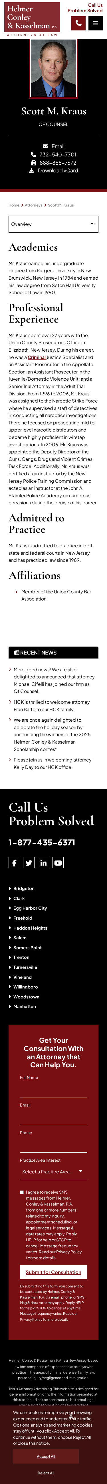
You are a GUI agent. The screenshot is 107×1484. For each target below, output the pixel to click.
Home (14, 205)
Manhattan (24, 1006)
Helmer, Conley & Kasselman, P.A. (35, 1360)
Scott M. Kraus (61, 205)
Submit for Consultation (53, 1272)
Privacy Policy (31, 1319)
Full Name (29, 1077)
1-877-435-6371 (42, 842)
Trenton (21, 957)
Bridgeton (24, 888)
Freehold (22, 917)
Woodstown (26, 996)
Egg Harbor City (30, 908)
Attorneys (34, 205)
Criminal (37, 357)
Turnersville (25, 967)
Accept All (46, 1456)
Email (57, 146)
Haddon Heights (30, 927)
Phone (26, 1132)
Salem (20, 937)
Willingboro (25, 986)
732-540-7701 (57, 154)
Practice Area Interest (40, 1160)
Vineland (22, 977)
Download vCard (57, 170)
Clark (19, 898)
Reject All (46, 1473)
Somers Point (27, 947)
